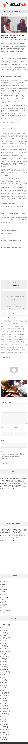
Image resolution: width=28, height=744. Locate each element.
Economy (4, 589)
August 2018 (5, 677)
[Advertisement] (14, 263)
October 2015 (5, 732)
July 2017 (4, 698)
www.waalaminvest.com (11, 230)
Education (4, 592)
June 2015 (4, 739)
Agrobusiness (5, 583)
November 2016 (6, 711)
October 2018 (5, 674)
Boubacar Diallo (5, 39)
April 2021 (4, 629)
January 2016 (5, 727)
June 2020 (4, 642)
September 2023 (6, 624)
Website (3, 441)
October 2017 (5, 693)
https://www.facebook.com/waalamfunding (11, 240)
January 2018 (5, 689)
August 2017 (5, 697)
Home (2, 14)
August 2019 (5, 658)
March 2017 (5, 705)
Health (3, 599)
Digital (3, 584)
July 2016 (4, 718)
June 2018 (4, 681)
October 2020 (5, 635)
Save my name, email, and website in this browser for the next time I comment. (13, 456)
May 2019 (4, 663)
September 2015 (6, 734)
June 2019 (4, 661)
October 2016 (5, 713)
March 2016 (5, 724)
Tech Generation (6, 609)
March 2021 (5, 630)
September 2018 (6, 676)
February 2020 (5, 648)
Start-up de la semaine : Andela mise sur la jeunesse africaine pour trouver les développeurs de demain (14, 297)
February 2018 (5, 687)
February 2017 (5, 706)
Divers (3, 586)
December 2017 (6, 690)
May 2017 (4, 702)
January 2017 (5, 708)
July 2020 (4, 640)
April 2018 (4, 684)
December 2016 (6, 710)
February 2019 (5, 668)
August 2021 (5, 627)
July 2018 (4, 679)
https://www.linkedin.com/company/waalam (12, 247)
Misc (3, 602)
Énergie (4, 594)
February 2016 (5, 726)
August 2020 (5, 638)
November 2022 (6, 625)
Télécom (4, 612)
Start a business (22, 39)
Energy (3, 596)
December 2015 (6, 729)
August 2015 (5, 736)
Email (16, 428)
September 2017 (6, 695)
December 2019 (6, 651)
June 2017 (4, 700)
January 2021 (5, 634)
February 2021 (5, 632)
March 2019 (5, 666)
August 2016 (5, 716)
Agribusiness (5, 581)
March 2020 (5, 647)
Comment (4, 410)
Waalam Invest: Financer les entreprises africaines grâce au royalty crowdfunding (14, 307)
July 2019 (4, 659)
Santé (3, 605)
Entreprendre (5, 597)
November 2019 (6, 653)
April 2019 (4, 664)
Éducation (4, 591)
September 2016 (6, 715)
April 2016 (4, 723)
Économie (4, 588)
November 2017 (6, 692)
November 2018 (6, 672)
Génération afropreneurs (8, 488)
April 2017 (4, 703)
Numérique (4, 604)
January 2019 (5, 669)
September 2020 (6, 637)
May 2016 (4, 721)
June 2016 (4, 719)
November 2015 (6, 731)
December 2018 (6, 671)
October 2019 (5, 655)
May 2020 (4, 643)
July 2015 (4, 737)
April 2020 (4, 645)
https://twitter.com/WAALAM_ (12, 243)
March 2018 (5, 685)
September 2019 (6, 656)
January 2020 (5, 650)
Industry (4, 601)
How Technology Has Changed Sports (11, 480)
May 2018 (4, 682)
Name (3, 428)
